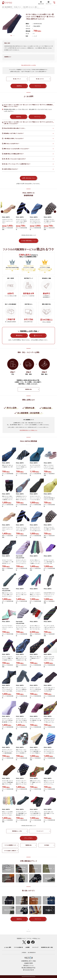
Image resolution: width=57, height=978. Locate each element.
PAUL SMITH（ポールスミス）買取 (30, 7)
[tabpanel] (10, 23)
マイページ (38, 86)
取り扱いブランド (17, 7)
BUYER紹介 (46, 845)
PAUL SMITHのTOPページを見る (28, 65)
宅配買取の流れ (28, 389)
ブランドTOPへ (28, 838)
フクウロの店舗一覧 (18, 947)
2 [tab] (12, 35)
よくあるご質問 (7, 947)
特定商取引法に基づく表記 (47, 947)
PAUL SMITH (37, 26)
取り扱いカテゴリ (40, 78)
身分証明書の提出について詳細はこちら (28, 430)
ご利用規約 (23, 952)
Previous (2, 211)
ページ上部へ (28, 930)
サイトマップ (35, 947)
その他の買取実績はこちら (28, 240)
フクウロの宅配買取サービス (10, 845)
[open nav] (54, 2)
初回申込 (19, 86)
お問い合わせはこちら (28, 178)
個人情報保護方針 (32, 952)
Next (55, 211)
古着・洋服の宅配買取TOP (7, 7)
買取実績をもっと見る (17, 831)
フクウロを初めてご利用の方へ (10, 850)
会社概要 (27, 947)
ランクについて (40, 831)
